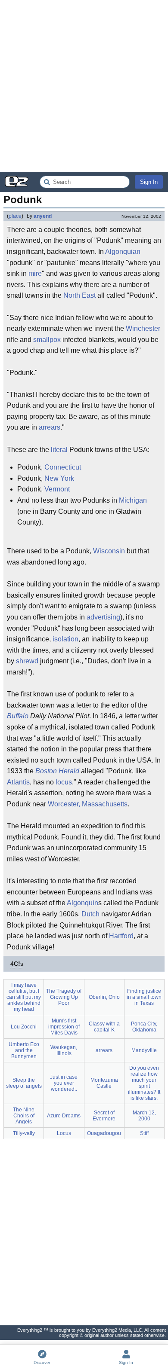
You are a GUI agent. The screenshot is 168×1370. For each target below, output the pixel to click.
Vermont (57, 489)
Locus (64, 1133)
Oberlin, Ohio (104, 997)
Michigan (133, 500)
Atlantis (18, 782)
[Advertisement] (84, 86)
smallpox (47, 339)
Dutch (90, 914)
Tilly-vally (24, 1133)
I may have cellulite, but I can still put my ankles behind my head (23, 997)
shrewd (27, 661)
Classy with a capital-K (104, 1027)
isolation (65, 639)
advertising (103, 617)
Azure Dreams (64, 1116)
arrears (49, 427)
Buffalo (17, 716)
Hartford (121, 936)
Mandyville (144, 1050)
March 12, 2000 (144, 1116)
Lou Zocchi (24, 1027)
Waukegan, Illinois (63, 1050)
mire (35, 273)
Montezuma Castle (104, 1083)
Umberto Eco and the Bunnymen (24, 1050)
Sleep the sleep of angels (24, 1083)
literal (59, 449)
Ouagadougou (104, 1133)
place (15, 216)
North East (79, 295)
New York (59, 478)
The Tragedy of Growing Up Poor (63, 997)
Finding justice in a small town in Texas (144, 997)
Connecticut (62, 467)
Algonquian (122, 251)
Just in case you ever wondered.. (64, 1083)
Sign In (149, 182)
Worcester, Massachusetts (88, 804)
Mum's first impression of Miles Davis (64, 1027)
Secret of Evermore (104, 1116)
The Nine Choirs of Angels (23, 1116)
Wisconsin (109, 551)
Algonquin (82, 902)
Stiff (144, 1133)
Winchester (143, 328)
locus (64, 782)
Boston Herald (57, 771)
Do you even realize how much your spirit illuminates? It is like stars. (144, 1083)
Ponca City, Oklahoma (144, 1027)
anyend (43, 216)
